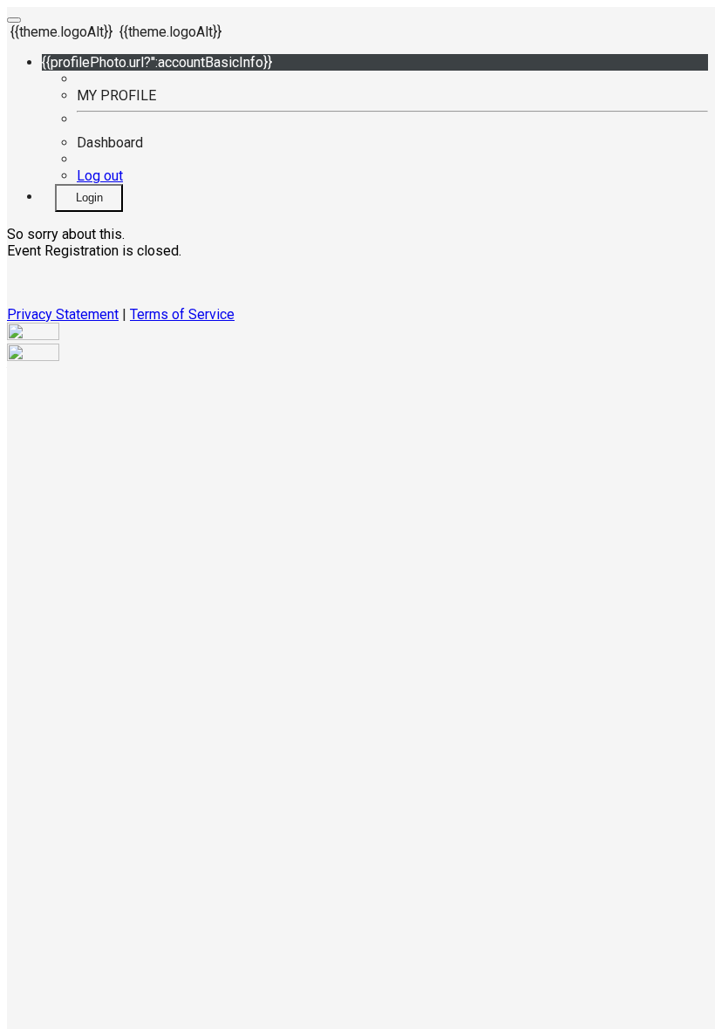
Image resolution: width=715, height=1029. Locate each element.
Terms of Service (182, 314)
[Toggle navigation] (14, 20)
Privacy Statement (63, 314)
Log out (100, 175)
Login (89, 197)
